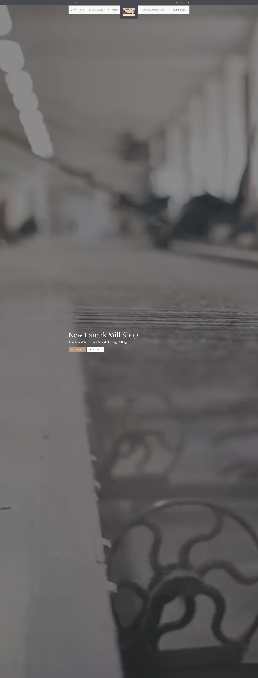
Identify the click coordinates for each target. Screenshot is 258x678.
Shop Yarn (94, 350)
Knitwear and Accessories (153, 10)
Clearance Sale (179, 10)
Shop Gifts (76, 350)
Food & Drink (113, 10)
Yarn (82, 10)
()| (179, 2)
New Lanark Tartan (96, 10)
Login (187, 2)
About (73, 10)
